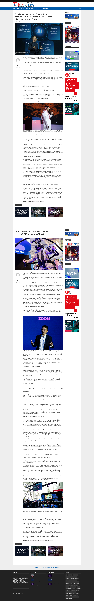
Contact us (45, 8)
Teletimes (17, 277)
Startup (71, 595)
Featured (78, 586)
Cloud (76, 580)
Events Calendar (24, 8)
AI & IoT (76, 575)
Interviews (31, 8)
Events (16, 12)
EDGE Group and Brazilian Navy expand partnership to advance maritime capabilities (40, 576)
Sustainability (75, 595)
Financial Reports (68, 588)
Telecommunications (69, 596)
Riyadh (38, 540)
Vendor (67, 598)
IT (70, 591)
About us (18, 8)
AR (30, 540)
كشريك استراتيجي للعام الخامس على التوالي (58, 583)
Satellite (67, 595)
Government (68, 590)
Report (74, 593)
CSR (72, 581)
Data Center (73, 583)
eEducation (71, 585)
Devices (77, 583)
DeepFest (29, 201)
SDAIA (38, 201)
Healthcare (73, 590)
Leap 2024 (34, 201)
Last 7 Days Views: (16, 591)
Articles (36, 8)
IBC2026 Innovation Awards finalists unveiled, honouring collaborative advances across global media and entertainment (55, 212)
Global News (78, 588)
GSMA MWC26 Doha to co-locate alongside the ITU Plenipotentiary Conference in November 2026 (22, 212)
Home (14, 8)
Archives (40, 8)
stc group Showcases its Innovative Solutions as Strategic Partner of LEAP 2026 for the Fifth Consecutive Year (40, 584)
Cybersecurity (76, 581)
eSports (71, 586)
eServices (67, 586)
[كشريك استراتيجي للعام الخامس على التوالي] (50, 583)
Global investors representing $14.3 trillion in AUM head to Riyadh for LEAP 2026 (38, 211)
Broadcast (67, 580)
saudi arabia (42, 540)
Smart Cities (42, 201)
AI (26, 201)
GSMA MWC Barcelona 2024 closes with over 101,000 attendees (47, 567)
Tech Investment (47, 540)
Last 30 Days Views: (16, 593)
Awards (75, 576)
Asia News (71, 576)
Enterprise (76, 585)
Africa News (70, 575)
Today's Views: (15, 589)
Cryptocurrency (68, 581)
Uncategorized (76, 596)
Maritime (73, 591)
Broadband (68, 578)
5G (26, 540)
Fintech (74, 588)
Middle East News (69, 593)
